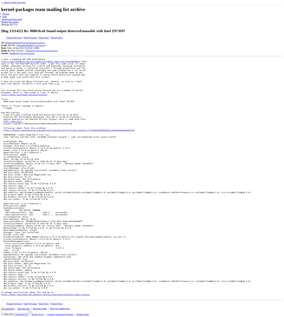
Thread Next (56, 37)
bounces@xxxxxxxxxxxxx (22, 53)
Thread (5, 14)
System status (82, 314)
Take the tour (23, 308)
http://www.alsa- (13, 121)
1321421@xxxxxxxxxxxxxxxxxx (42, 50)
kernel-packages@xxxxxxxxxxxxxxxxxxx (25, 42)
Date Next (44, 37)
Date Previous (30, 37)
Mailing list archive (10, 22)
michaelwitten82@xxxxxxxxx (31, 45)
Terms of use (37, 314)
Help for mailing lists (60, 308)
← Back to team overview (13, 2)
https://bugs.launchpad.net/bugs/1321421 (24, 95)
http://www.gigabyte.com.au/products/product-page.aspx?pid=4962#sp (40, 61)
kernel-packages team (12, 19)
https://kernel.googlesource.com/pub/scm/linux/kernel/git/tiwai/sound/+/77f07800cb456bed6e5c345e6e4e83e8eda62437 (69, 130)
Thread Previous (14, 37)
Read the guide (40, 308)
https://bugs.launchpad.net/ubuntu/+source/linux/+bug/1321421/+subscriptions (45, 294)
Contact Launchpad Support (60, 314)
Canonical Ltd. (21, 314)
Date (4, 16)
